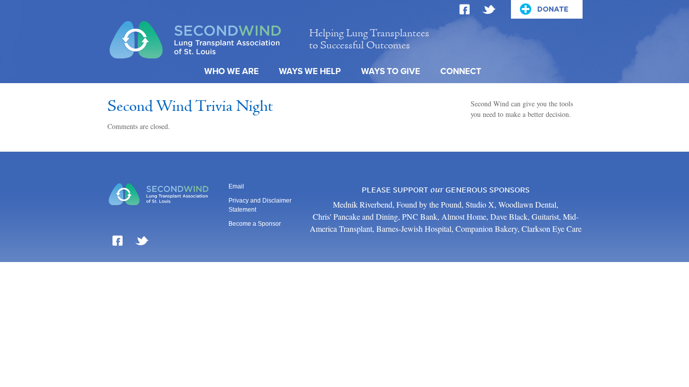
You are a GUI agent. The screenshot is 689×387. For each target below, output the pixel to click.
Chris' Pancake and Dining (355, 216)
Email (236, 186)
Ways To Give (390, 71)
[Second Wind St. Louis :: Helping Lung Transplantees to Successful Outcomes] (202, 38)
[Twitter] (489, 6)
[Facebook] (464, 6)
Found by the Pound (429, 204)
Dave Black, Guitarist (524, 216)
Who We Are (231, 71)
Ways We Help (310, 71)
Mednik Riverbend (362, 204)
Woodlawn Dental (527, 204)
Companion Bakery (486, 228)
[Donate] (547, 9)
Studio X (480, 204)
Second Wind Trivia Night (190, 107)
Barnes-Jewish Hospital (413, 228)
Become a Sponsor (254, 223)
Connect (460, 71)
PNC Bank (419, 216)
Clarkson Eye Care (552, 228)
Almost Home (463, 216)
